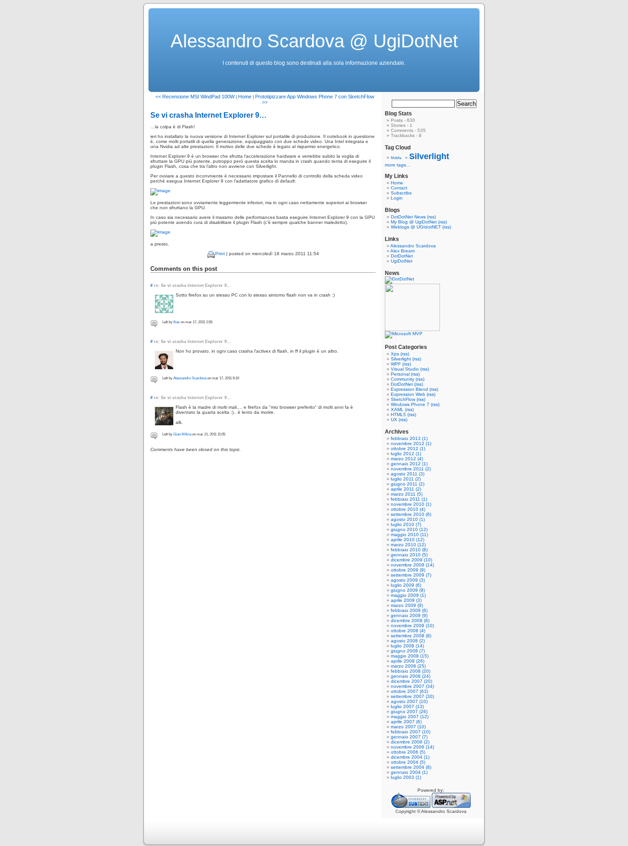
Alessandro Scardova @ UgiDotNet (314, 41)
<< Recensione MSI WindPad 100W (194, 96)
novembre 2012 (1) (411, 443)
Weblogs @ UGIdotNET (416, 226)
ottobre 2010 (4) (408, 509)
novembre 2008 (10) (412, 625)
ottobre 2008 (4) (408, 630)
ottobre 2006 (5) (408, 752)
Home (244, 96)
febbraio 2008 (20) (410, 671)
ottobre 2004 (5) (408, 762)
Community (402, 379)
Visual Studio (405, 369)
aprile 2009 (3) (406, 600)
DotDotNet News (408, 216)
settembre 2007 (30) (412, 696)
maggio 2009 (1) (408, 595)
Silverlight (429, 156)
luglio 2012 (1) (406, 453)
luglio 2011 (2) (406, 478)
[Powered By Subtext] (410, 806)
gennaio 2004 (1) (409, 772)
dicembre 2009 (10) (411, 559)
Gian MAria (182, 434)
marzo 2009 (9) (407, 605)
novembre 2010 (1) (411, 504)
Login (397, 197)
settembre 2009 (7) (411, 574)
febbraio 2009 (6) (409, 610)
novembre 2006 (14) (412, 746)
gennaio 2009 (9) (409, 615)
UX (394, 419)
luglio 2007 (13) (407, 706)
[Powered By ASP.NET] (451, 806)
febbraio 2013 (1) (409, 438)
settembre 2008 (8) (411, 635)
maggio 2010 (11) (409, 534)
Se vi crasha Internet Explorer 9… (208, 115)
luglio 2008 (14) (407, 645)
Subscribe (401, 192)
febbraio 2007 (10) (410, 731)
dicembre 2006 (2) (410, 741)
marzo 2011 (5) (406, 494)
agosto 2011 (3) (407, 473)
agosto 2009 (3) (408, 580)
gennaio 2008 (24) (410, 676)
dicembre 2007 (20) (411, 681)
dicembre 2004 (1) (410, 757)
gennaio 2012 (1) (409, 463)
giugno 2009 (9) (408, 590)
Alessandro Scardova (189, 378)
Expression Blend (409, 389)
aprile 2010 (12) (407, 539)
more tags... (397, 164)
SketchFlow (403, 399)
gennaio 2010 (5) (409, 554)
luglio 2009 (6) (406, 585)
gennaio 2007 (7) (409, 736)
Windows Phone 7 (410, 404)
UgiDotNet (401, 260)
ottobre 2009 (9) (408, 569)
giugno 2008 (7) (408, 650)
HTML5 (398, 414)
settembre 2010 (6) (411, 514)
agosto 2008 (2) (408, 640)
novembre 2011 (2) (411, 468)
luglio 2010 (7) (406, 524)
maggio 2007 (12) (409, 716)
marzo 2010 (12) (408, 544)
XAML (397, 409)
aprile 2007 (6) (406, 721)
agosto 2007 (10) (409, 701)
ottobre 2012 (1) (408, 448)
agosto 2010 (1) (408, 519)
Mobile (396, 158)
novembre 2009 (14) (412, 564)
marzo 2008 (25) (408, 666)
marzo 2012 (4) (407, 458)
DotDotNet (402, 255)
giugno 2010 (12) (409, 529)
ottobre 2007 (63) (409, 691)
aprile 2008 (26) (407, 660)
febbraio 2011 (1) (409, 499)
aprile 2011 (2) (406, 489)
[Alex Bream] (412, 329)
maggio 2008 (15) (409, 655)
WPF (396, 363)
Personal (400, 374)
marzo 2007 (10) (408, 726)
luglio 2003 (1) (406, 777)
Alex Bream (402, 250)
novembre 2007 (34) (412, 686)
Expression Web (408, 394)
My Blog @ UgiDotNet (414, 221)
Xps (395, 353)
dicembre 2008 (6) (410, 620)
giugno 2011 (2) (407, 483)
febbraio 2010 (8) (409, 549)
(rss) (431, 216)
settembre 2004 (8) (411, 767)
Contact (399, 187)
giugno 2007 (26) (409, 711)
